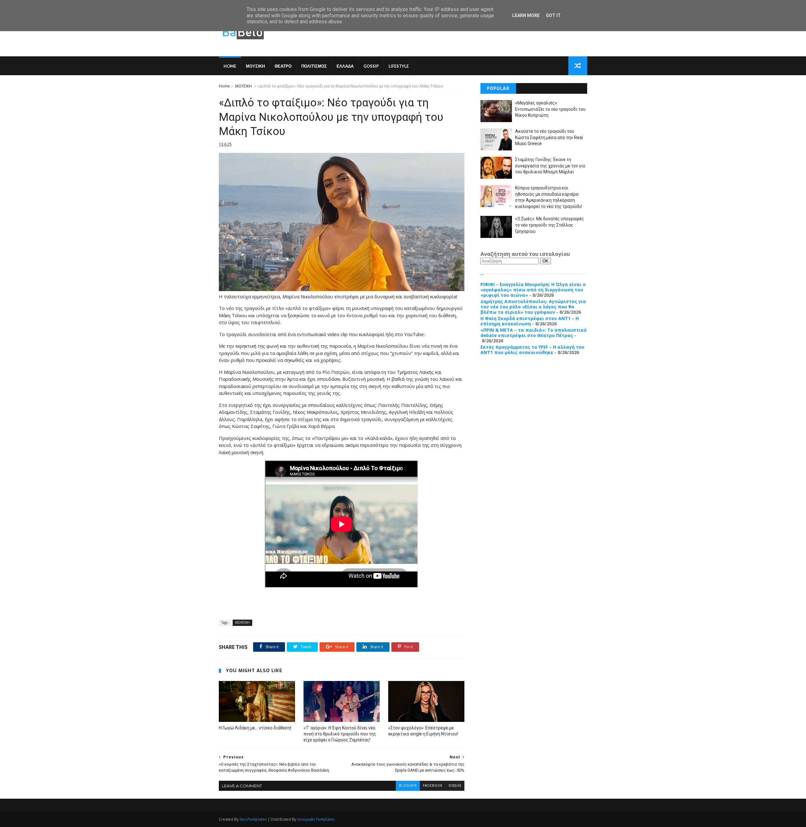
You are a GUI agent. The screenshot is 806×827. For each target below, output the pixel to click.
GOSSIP (371, 66)
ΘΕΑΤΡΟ (283, 66)
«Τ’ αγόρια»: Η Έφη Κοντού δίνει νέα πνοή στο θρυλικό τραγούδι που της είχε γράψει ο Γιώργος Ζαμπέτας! (340, 733)
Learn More (526, 15)
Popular (498, 89)
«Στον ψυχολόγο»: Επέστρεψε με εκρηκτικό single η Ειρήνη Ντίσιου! (423, 730)
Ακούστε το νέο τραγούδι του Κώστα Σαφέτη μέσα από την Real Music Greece (549, 137)
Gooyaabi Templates (316, 819)
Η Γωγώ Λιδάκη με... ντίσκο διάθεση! (255, 727)
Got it (553, 15)
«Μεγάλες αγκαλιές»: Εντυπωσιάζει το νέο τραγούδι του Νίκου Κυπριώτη (550, 109)
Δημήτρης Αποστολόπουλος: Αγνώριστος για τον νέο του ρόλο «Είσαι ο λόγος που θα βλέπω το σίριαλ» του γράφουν (533, 306)
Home (230, 66)
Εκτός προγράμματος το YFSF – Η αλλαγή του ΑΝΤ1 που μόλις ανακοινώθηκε (532, 349)
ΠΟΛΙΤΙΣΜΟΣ (314, 66)
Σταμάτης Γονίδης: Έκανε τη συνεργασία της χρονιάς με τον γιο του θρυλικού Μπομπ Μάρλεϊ (550, 165)
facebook (432, 785)
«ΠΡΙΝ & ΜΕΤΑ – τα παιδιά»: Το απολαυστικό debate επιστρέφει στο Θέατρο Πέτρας (533, 332)
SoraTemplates (253, 819)
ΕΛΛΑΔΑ (345, 66)
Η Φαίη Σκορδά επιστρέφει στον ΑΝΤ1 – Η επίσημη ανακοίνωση (529, 321)
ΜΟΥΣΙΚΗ (255, 66)
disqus (455, 785)
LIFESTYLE (399, 66)
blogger (408, 785)
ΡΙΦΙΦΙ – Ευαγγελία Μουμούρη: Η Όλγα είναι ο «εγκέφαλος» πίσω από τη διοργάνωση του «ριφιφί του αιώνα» (533, 289)
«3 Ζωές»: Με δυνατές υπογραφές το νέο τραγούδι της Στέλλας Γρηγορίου (549, 224)
